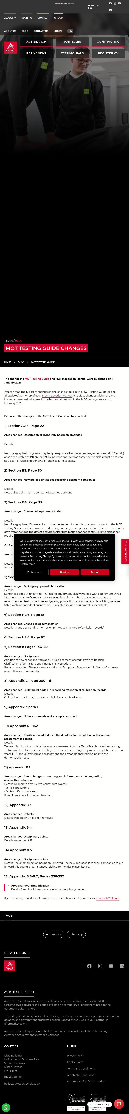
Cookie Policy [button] (34, 560)
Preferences (34, 572)
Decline (64, 572)
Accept (95, 572)
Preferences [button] (27, 564)
